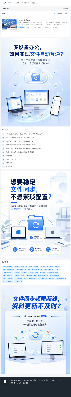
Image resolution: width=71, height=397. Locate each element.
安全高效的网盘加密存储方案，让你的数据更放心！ (20, 141)
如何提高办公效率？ (11, 159)
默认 (55, 13)
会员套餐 (17, 3)
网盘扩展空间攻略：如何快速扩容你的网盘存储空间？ (21, 145)
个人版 (10, 3)
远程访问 (65, 8)
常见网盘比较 (10, 166)
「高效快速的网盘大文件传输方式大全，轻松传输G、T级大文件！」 (25, 134)
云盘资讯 (34, 3)
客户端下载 (25, 3)
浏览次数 (59, 13)
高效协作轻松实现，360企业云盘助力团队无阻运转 (20, 152)
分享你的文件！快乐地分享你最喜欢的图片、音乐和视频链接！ (24, 148)
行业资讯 (22, 27)
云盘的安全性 (9, 163)
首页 (59, 8)
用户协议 (18, 383)
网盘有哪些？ (9, 155)
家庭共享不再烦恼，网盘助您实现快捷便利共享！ (20, 137)
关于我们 (12, 383)
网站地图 (25, 383)
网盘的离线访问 (25, 20)
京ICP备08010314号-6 (53, 380)
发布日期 (66, 13)
